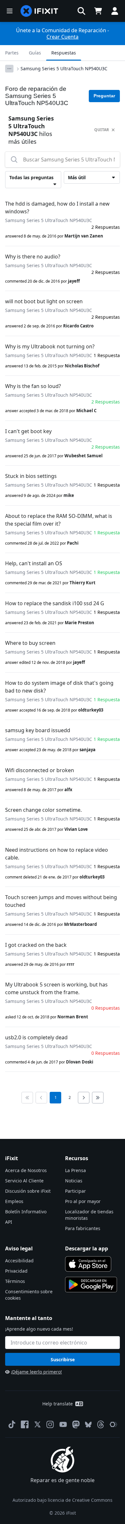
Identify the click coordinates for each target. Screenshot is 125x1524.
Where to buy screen (30, 642)
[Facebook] (25, 1424)
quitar (101, 129)
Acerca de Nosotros (26, 1170)
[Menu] (9, 11)
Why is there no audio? (32, 256)
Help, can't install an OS (33, 563)
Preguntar (104, 95)
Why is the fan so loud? (33, 386)
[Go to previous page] (41, 1097)
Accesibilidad (19, 1260)
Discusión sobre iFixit (28, 1191)
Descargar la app (86, 1248)
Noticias (73, 1181)
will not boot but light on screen (44, 301)
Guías (35, 53)
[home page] (39, 11)
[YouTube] (63, 1424)
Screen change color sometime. (43, 809)
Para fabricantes (82, 1228)
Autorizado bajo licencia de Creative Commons (63, 1500)
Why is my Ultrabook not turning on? (50, 346)
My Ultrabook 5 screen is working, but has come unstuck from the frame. (56, 988)
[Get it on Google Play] (91, 1284)
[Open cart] (98, 11)
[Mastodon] (76, 1424)
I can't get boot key (28, 431)
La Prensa (75, 1170)
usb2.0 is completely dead (36, 1037)
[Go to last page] (98, 1097)
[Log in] (114, 11)
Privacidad (16, 1271)
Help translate (57, 1404)
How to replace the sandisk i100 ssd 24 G (54, 603)
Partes (12, 53)
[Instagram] (50, 1424)
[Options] (9, 69)
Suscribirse (63, 1359)
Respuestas (63, 53)
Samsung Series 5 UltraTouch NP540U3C (64, 68)
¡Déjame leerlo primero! (36, 1372)
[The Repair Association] (113, 1424)
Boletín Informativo (25, 1212)
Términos (15, 1281)
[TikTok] (12, 1424)
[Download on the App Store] (88, 1264)
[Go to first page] (27, 1097)
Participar (75, 1191)
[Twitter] (37, 1424)
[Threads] (100, 1424)
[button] (81, 11)
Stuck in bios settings (31, 476)
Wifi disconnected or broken (39, 770)
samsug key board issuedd (37, 730)
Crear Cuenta (62, 36)
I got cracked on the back (36, 944)
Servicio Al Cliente (24, 1181)
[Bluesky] (88, 1424)
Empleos (14, 1201)
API (8, 1222)
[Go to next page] (83, 1097)
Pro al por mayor (83, 1201)
